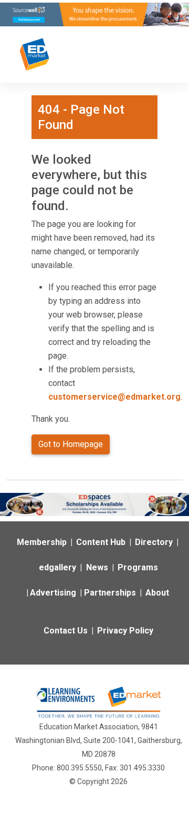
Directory (154, 542)
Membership (42, 542)
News (97, 567)
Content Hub (100, 542)
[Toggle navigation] (164, 54)
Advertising (53, 593)
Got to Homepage (70, 444)
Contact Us (66, 631)
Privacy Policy (125, 631)
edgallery (57, 567)
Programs (138, 567)
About (157, 593)
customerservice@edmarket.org (114, 397)
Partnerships (110, 593)
